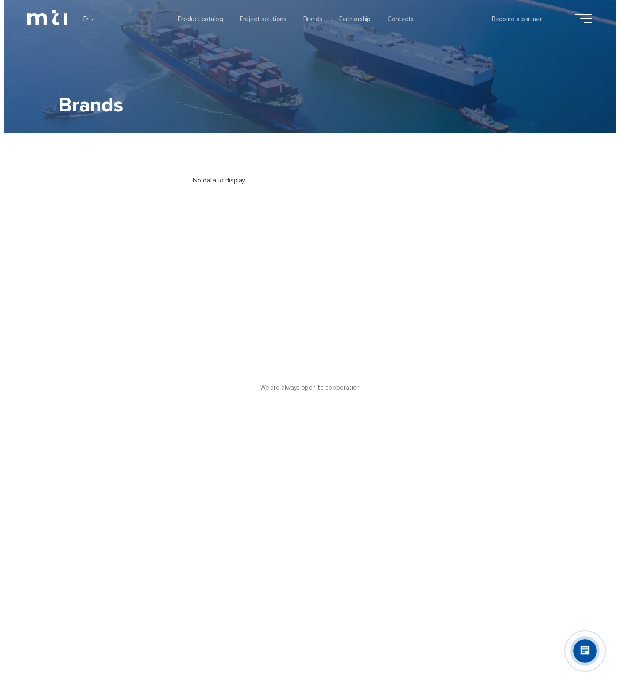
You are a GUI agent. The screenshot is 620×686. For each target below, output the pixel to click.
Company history (94, 533)
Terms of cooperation (370, 510)
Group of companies (99, 601)
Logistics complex (365, 533)
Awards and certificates (104, 556)
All (85, 218)
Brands (312, 19)
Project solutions (263, 19)
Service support (362, 556)
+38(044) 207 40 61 (516, 535)
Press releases (281, 510)
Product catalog (200, 19)
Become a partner (517, 19)
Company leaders (95, 510)
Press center (278, 579)
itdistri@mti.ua (507, 522)
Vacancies (84, 579)
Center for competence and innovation (394, 579)
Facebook (501, 510)
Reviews (272, 556)
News (268, 533)
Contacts (400, 19)
